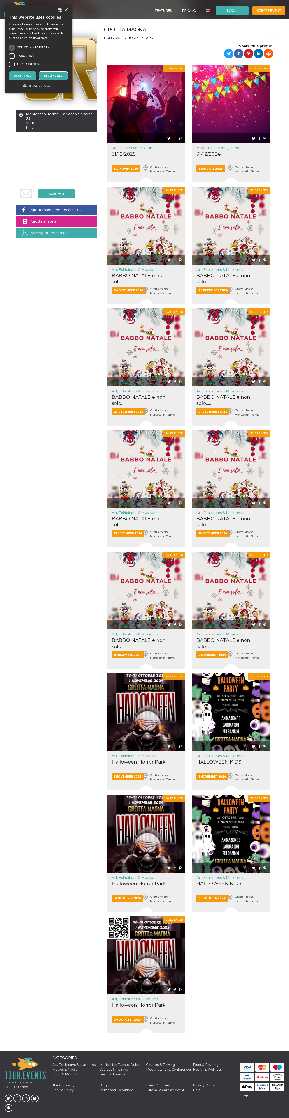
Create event (268, 10)
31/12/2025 (123, 154)
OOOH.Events (24, 1082)
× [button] (66, 10)
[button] (38, 86)
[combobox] (60, 10)
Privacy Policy (204, 1085)
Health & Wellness (207, 1069)
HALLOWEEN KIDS (218, 762)
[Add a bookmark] (270, 31)
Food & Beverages (207, 1065)
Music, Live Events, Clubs (133, 148)
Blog (103, 1085)
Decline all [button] (53, 76)
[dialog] (38, 49)
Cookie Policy (63, 1090)
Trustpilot (245, 1095)
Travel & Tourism (112, 1074)
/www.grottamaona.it (49, 233)
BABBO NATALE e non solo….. (138, 278)
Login (232, 10)
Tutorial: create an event (165, 1090)
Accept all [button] (22, 76)
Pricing (189, 10)
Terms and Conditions (116, 1090)
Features (163, 10)
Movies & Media (64, 1069)
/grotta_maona (43, 221)
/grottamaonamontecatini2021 (57, 210)
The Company (63, 1085)
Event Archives (158, 1085)
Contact (56, 193)
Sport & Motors (64, 1074)
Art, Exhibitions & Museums (135, 269)
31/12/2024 (208, 154)
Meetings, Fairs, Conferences (169, 1069)
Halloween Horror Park (139, 762)
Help (196, 1090)
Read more (40, 38)
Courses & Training (160, 1065)
